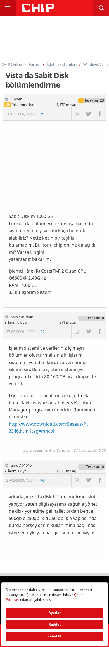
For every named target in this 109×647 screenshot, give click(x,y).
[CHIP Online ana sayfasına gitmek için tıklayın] (38, 10)
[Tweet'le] (88, 113)
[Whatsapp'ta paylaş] (77, 113)
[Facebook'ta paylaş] (100, 113)
